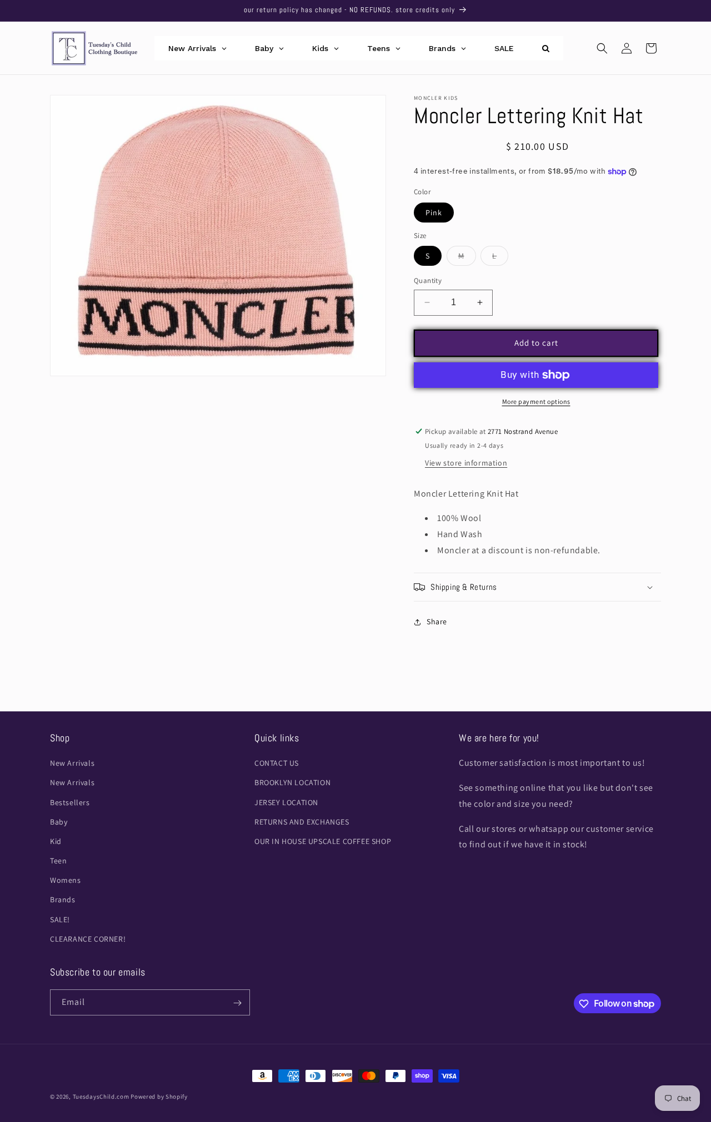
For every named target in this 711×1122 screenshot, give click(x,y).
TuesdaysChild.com (101, 1096)
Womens (65, 880)
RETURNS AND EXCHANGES (301, 822)
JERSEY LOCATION (286, 802)
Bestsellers (70, 802)
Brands (63, 900)
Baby (58, 822)
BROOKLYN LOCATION (292, 783)
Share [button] (437, 621)
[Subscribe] (237, 1003)
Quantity (428, 280)
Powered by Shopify (159, 1096)
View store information (466, 463)
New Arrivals (72, 763)
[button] (602, 48)
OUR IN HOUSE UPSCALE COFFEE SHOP (322, 841)
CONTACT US (276, 763)
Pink (433, 213)
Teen (58, 861)
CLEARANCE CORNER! (88, 939)
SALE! (60, 919)
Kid (56, 841)
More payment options (536, 401)
